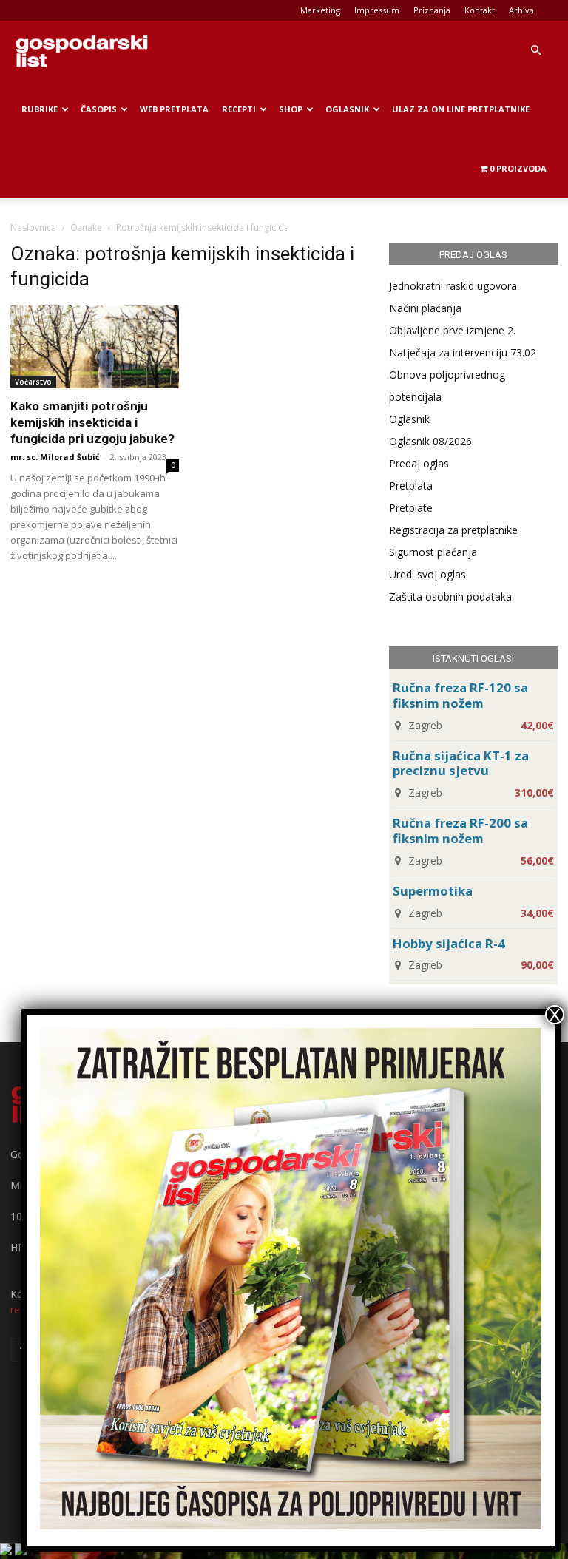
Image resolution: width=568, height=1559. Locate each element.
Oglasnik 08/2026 (430, 441)
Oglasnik (347, 109)
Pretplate (411, 508)
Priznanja (431, 10)
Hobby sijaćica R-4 (449, 943)
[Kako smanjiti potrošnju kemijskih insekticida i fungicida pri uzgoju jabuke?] (94, 346)
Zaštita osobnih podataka (450, 596)
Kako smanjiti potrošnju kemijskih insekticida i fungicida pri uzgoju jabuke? (92, 422)
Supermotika (433, 890)
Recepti (239, 109)
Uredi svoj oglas (427, 574)
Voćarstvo (33, 381)
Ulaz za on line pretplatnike (461, 109)
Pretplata (411, 485)
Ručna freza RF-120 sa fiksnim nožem (460, 695)
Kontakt (479, 10)
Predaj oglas (419, 463)
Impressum (376, 10)
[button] (535, 51)
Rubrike (39, 109)
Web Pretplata (174, 109)
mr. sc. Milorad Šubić (55, 456)
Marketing (320, 10)
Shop (290, 109)
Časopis (99, 109)
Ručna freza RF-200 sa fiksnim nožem (460, 830)
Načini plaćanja (425, 308)
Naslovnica (33, 227)
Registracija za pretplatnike (453, 530)
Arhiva (521, 10)
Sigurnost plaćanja (433, 552)
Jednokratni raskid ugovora (453, 286)
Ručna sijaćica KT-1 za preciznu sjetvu (461, 763)
